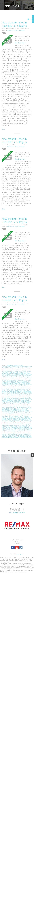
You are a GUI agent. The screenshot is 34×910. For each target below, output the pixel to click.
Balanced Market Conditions (12, 368)
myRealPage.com (19, 554)
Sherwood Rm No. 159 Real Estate (16, 424)
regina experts (5, 415)
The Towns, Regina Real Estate (24, 426)
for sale (13, 385)
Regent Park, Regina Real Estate (11, 413)
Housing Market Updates (27, 393)
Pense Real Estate (15, 408)
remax (16, 417)
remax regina (26, 417)
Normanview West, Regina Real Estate (9, 406)
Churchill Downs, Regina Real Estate (19, 373)
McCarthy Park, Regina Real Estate (12, 402)
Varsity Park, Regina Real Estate (20, 429)
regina (19, 413)
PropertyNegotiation (6, 410)
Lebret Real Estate (23, 399)
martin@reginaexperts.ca (17, 513)
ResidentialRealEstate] (23, 418)
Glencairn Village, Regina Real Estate (9, 389)
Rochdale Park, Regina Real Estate (16, 30)
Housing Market (18, 393)
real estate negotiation (9, 412)
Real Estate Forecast (11, 411)
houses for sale (11, 393)
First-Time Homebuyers (6, 385)
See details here (20, 43)
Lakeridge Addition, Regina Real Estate (14, 397)
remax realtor (20, 417)
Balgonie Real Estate (22, 368)
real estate (22, 410)
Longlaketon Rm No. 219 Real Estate (13, 400)
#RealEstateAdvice (19, 365)
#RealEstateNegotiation (6, 366)
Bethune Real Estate (12, 370)
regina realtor (12, 417)
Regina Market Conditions (14, 416)
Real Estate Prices (17, 412)
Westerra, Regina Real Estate (25, 433)
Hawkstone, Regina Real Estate (16, 391)
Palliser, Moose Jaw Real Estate (8, 407)
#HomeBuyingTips (11, 365)
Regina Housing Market (21, 415)
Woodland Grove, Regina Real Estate (23, 437)
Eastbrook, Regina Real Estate (10, 381)
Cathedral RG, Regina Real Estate (22, 372)
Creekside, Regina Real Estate (15, 375)
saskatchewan (17, 421)
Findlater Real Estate (27, 384)
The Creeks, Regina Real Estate (11, 426)
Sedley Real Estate (8, 422)
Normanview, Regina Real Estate (23, 406)
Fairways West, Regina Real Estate (16, 384)
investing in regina (21, 394)
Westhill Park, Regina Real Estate (8, 434)
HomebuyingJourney (28, 392)
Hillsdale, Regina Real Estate (12, 392)
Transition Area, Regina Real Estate (25, 427)
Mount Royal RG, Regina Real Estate (13, 404)
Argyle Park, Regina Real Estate (8, 367)
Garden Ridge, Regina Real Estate (22, 385)
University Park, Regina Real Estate (25, 428)
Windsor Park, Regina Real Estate (22, 436)
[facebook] (13, 548)
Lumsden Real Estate (25, 400)
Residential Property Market (12, 418)
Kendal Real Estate (16, 395)
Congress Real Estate (20, 374)
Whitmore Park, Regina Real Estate (25, 435)
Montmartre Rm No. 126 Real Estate (22, 403)
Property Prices (24, 409)
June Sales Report (8, 395)
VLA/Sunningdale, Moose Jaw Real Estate (13, 430)
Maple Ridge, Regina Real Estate (21, 401)
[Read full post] (8, 41)
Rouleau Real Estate (10, 421)
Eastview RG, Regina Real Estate (23, 381)
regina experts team (12, 415)
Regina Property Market (24, 416)
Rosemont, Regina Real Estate (17, 420)
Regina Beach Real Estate (26, 413)
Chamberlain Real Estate (6, 373)
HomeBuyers (20, 392)
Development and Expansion (10, 376)
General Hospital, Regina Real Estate (9, 388)
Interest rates (4, 394)
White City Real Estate (12, 435)
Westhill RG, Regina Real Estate (21, 434)
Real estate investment (20, 411)
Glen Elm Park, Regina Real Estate (23, 388)
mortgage (4, 404)
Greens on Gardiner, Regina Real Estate (14, 390)
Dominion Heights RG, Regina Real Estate (15, 377)
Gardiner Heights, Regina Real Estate (9, 386)
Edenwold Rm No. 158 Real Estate (8, 382)
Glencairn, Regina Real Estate (22, 389)
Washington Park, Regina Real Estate (12, 433)
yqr (31, 437)
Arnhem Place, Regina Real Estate (21, 367)
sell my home (15, 422)
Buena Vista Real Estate (6, 371)
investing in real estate (12, 394)
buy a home (13, 371)
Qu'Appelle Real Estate (15, 410)
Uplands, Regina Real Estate (7, 429)
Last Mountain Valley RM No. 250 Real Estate (10, 399)
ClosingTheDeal (13, 374)
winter (30, 436)
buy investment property (21, 371)
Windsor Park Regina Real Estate (8, 436)
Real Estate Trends (25, 412)
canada (14, 372)
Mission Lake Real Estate (10, 403)
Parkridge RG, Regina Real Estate (20, 407)
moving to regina (24, 404)
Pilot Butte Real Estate (23, 408)
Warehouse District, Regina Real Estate (12, 431)
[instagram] (21, 548)
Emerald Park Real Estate (20, 383)
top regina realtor (14, 427)
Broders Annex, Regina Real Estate (23, 370)
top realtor (8, 427)
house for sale (5, 393)
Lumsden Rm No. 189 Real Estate (8, 401)
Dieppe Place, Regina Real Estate (22, 376)
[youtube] (17, 548)
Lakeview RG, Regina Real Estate (13, 398)
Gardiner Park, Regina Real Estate (23, 386)
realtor (3, 413)
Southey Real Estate (14, 425)
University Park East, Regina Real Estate (10, 428)
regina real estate (5, 417)
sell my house (20, 422)
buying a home (9, 372)
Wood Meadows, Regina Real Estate (9, 437)
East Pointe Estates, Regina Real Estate (14, 380)
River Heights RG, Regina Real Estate (19, 419)
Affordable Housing (16, 366)
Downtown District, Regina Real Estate (14, 379)
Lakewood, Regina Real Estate (25, 398)
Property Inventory (16, 409)
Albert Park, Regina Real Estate (26, 366)
